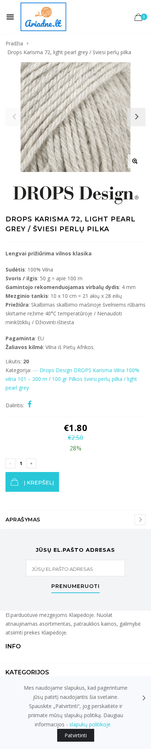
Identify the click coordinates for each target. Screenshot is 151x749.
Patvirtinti (76, 735)
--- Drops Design (52, 370)
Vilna (119, 370)
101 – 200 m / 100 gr (42, 378)
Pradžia (14, 43)
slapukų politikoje (90, 724)
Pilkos (75, 378)
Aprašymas (22, 519)
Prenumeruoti (75, 586)
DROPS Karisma (93, 370)
